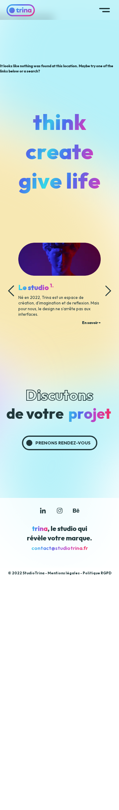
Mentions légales (64, 573)
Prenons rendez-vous (63, 443)
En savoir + (91, 323)
